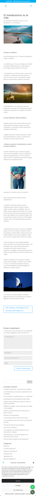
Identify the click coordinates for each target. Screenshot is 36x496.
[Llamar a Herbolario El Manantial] (32, 492)
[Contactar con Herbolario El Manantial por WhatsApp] (32, 487)
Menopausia (7, 454)
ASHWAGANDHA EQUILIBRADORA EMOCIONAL (17, 399)
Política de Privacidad (20, 493)
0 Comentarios (16, 23)
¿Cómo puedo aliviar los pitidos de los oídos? (16, 418)
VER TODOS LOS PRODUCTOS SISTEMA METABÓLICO (16, 309)
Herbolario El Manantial (12, 21)
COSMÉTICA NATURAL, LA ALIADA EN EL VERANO (17, 389)
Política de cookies (9, 493)
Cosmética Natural (9, 448)
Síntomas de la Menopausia (11, 415)
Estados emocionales (9, 451)
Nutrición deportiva (9, 459)
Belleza (6, 446)
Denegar (18, 485)
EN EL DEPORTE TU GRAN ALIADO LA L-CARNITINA (18, 396)
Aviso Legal (28, 493)
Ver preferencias (18, 490)
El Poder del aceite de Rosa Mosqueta (14, 425)
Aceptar (18, 481)
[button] (33, 463)
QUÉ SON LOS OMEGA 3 (10, 427)
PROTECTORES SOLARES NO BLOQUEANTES (16, 439)
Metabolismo (7, 23)
